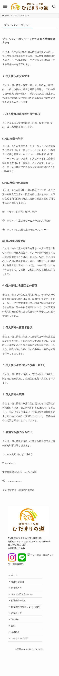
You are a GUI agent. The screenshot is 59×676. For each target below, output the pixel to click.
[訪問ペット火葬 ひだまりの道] (29, 6)
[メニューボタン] (5, 6)
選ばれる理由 (17, 581)
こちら (22, 548)
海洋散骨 (15, 632)
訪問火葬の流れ (18, 600)
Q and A (15, 619)
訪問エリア (16, 613)
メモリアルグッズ (19, 638)
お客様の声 (16, 588)
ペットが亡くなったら (21, 594)
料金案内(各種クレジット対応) (25, 607)
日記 (13, 626)
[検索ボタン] (54, 6)
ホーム (14, 575)
